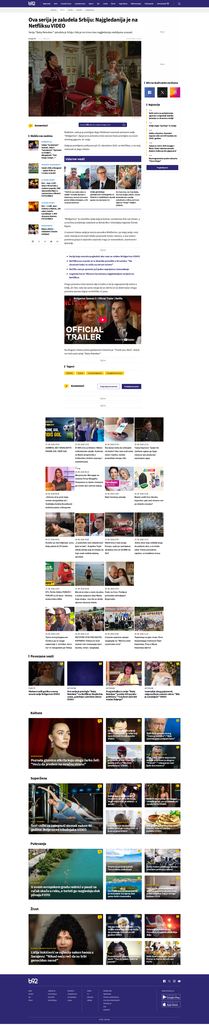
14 (178, 720)
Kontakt (106, 1010)
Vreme (89, 1000)
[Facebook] (150, 92)
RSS (104, 1007)
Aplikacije (107, 1003)
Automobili (72, 997)
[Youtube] (179, 981)
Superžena (52, 1000)
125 (36, 165)
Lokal (70, 1000)
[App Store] (171, 1004)
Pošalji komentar (131, 386)
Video (89, 991)
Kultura (51, 997)
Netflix (70, 373)
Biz (30, 997)
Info (30, 991)
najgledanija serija (115, 373)
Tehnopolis (72, 994)
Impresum (107, 994)
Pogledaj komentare (108, 386)
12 (36, 203)
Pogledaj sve (162, 167)
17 (36, 226)
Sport (31, 994)
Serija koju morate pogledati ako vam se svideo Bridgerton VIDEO (104, 256)
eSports (71, 991)
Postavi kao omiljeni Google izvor (95, 125)
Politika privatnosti (111, 1000)
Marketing (107, 991)
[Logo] (32, 4)
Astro (111, 793)
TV (88, 994)
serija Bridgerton (95, 373)
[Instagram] (175, 92)
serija (81, 373)
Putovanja (52, 994)
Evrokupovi (46, 226)
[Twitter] (162, 92)
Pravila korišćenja (111, 997)
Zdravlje (51, 991)
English (90, 997)
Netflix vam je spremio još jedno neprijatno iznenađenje (99, 269)
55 (36, 142)
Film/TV (32, 39)
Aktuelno (71, 688)
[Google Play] (171, 997)
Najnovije (46, 4)
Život (31, 1000)
